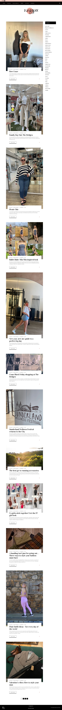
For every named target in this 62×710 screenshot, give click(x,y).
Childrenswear (48, 33)
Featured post (47, 48)
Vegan (46, 79)
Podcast (46, 62)
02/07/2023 (10, 680)
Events (46, 40)
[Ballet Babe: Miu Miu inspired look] (24, 240)
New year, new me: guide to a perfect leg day (21, 340)
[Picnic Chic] (24, 178)
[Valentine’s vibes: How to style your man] (24, 662)
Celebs (46, 31)
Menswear (47, 57)
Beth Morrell (16, 69)
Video (46, 81)
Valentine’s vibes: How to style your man (24, 683)
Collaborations (48, 36)
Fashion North (47, 45)
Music (46, 59)
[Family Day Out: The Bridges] (24, 109)
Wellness (46, 86)
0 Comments (21, 69)
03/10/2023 (10, 551)
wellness (46, 85)
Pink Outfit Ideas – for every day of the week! (23, 628)
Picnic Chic (14, 209)
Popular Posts (47, 64)
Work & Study (47, 88)
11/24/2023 (10, 372)
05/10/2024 (10, 257)
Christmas (47, 34)
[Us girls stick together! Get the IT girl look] (24, 498)
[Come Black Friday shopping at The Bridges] (24, 364)
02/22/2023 (10, 624)
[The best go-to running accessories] (24, 457)
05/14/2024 (10, 207)
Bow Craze (13, 71)
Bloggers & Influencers (49, 27)
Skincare (46, 69)
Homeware (47, 53)
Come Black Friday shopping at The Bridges (24, 375)
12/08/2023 (10, 336)
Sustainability (47, 72)
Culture (46, 38)
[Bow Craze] (24, 46)
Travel (46, 76)
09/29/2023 (10, 468)
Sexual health (47, 66)
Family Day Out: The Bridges (21, 135)
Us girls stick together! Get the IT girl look (23, 514)
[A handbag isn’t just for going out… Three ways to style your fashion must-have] (24, 540)
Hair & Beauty (47, 50)
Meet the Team (31, 708)
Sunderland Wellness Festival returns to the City (21, 430)
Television (47, 74)
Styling (46, 71)
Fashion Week (47, 46)
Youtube (46, 90)
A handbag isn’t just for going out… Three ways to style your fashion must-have (24, 555)
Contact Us (31, 706)
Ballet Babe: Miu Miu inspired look (23, 259)
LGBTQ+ (46, 55)
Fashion (46, 41)
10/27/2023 (10, 427)
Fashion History (48, 43)
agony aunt (47, 26)
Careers (46, 29)
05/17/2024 (10, 69)
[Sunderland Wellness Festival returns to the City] (24, 409)
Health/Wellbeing (48, 52)
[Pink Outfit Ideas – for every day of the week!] (24, 598)
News (46, 60)
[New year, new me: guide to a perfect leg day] (24, 305)
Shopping (47, 67)
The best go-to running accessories (24, 470)
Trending (47, 78)
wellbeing (47, 83)
